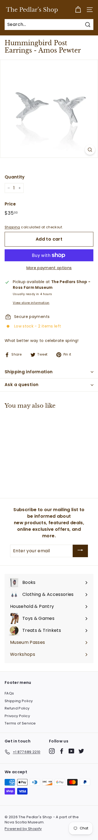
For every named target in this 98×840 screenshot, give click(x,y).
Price (10, 204)
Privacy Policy (17, 715)
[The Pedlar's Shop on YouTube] (71, 751)
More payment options (49, 268)
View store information (31, 303)
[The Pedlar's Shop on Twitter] (81, 751)
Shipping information (29, 372)
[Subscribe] (80, 551)
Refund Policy (17, 708)
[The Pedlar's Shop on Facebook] (62, 751)
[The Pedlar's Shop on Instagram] (52, 751)
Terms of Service (20, 723)
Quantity (15, 177)
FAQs (9, 693)
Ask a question (21, 384)
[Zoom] (90, 150)
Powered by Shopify (23, 828)
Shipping (12, 227)
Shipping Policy (19, 700)
